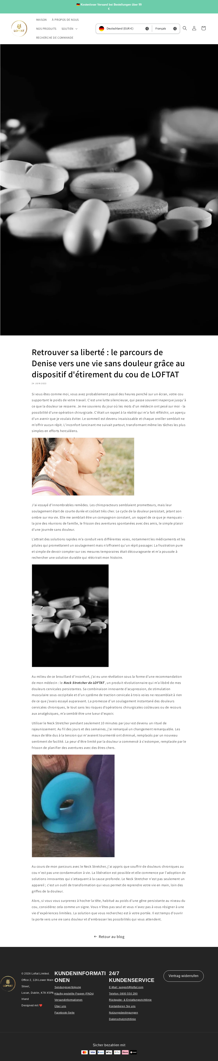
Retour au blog (111, 936)
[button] (69, 28)
